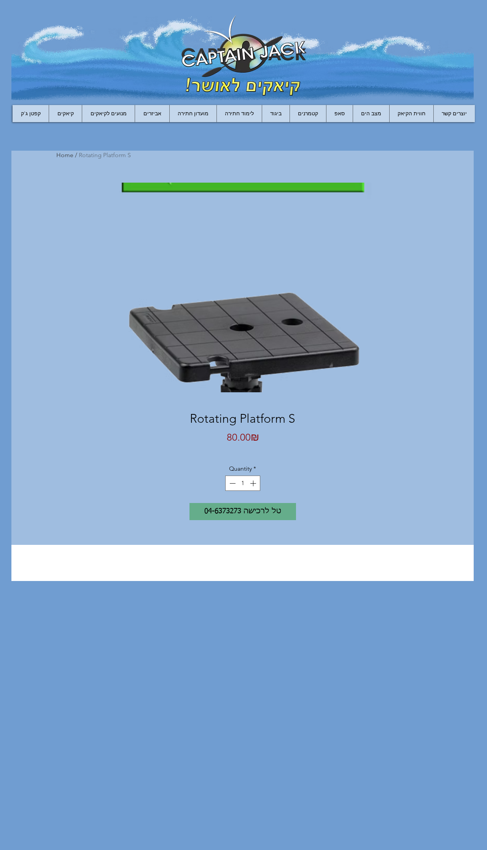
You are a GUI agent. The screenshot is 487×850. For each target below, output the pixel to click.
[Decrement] (231, 483)
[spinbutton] (242, 483)
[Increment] (253, 483)
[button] (152, 113)
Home (64, 155)
